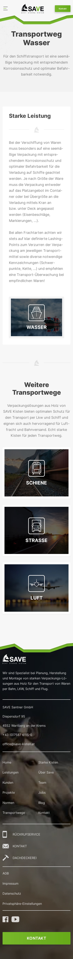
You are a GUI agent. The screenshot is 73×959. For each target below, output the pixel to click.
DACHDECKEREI (25, 858)
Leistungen (10, 772)
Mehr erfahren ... (37, 500)
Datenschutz (12, 893)
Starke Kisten (48, 762)
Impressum (10, 883)
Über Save (46, 772)
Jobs (42, 792)
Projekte (9, 792)
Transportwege (14, 813)
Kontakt (63, 8)
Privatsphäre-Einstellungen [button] (22, 904)
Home (7, 762)
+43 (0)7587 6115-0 (17, 735)
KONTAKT (20, 846)
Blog (41, 803)
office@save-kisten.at (19, 744)
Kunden (8, 782)
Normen (8, 803)
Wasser (36, 327)
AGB (6, 873)
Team (42, 782)
